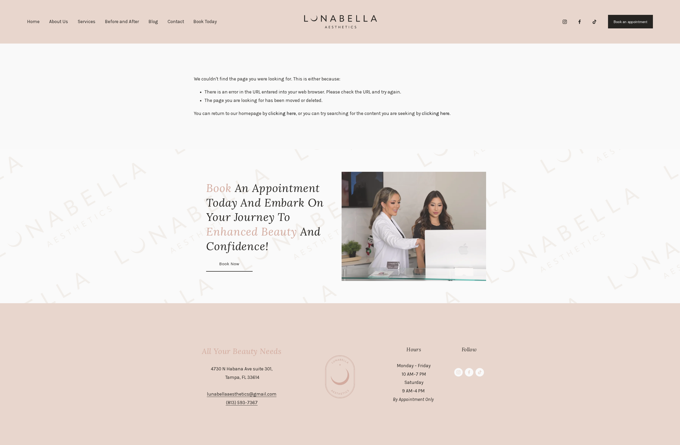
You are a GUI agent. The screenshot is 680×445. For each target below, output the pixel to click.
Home (33, 21)
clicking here (282, 113)
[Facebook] (579, 21)
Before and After (122, 21)
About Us (58, 21)
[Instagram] (564, 21)
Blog (153, 21)
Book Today (205, 21)
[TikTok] (594, 21)
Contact (176, 21)
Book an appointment (630, 21)
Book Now (229, 263)
